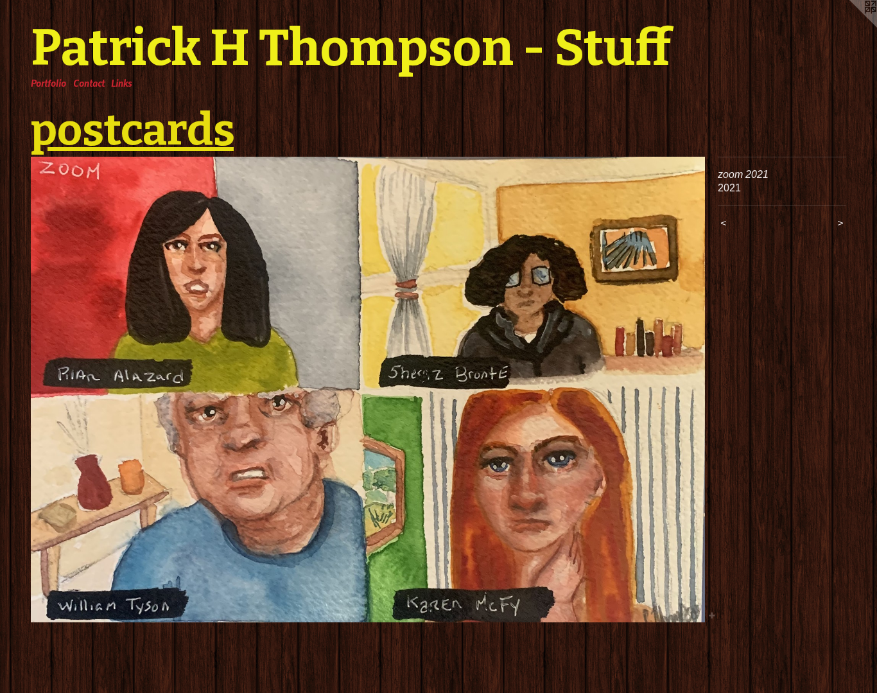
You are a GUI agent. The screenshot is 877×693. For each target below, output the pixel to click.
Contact (89, 82)
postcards (132, 129)
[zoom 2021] (368, 389)
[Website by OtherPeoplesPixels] (851, 25)
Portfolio (48, 82)
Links (121, 82)
